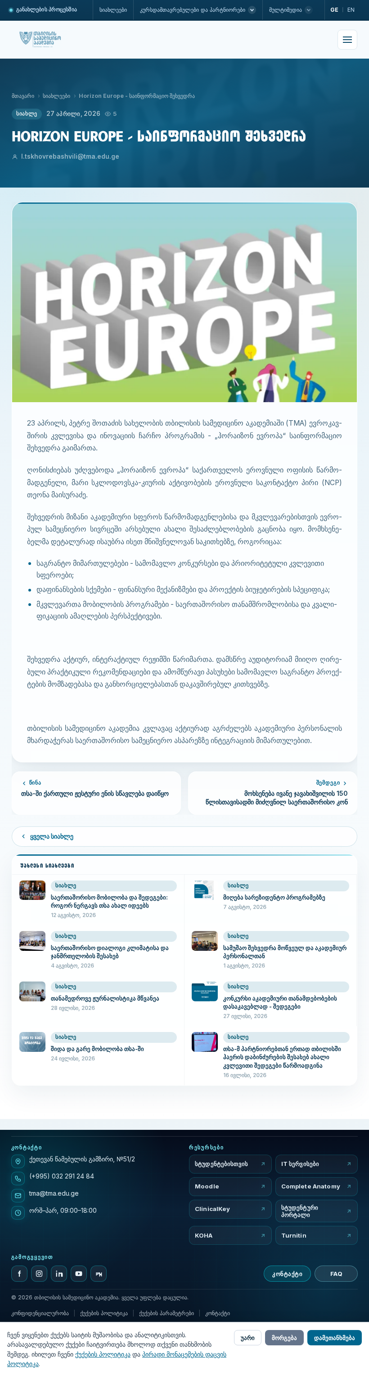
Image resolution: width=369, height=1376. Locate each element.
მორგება (284, 1337)
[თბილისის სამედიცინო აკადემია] (49, 39)
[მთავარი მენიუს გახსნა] (347, 40)
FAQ (336, 1273)
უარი (248, 1337)
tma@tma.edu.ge (54, 1193)
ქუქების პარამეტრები (166, 1313)
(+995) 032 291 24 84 (61, 1176)
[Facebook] (19, 1274)
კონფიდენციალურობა (40, 1313)
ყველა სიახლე (51, 836)
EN (351, 9)
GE (334, 9)
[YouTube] (79, 1274)
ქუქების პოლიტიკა (104, 1313)
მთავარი (23, 95)
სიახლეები (113, 9)
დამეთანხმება (334, 1337)
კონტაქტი (287, 1273)
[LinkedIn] (59, 1274)
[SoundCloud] (98, 1274)
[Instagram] (39, 1274)
